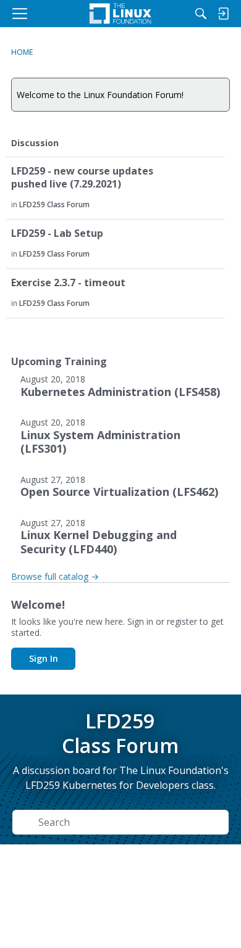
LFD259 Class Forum (54, 204)
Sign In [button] (43, 658)
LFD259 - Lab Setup (57, 233)
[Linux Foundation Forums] (120, 13)
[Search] (201, 13)
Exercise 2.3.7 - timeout (68, 282)
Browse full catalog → (55, 576)
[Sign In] (223, 13)
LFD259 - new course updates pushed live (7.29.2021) (82, 178)
